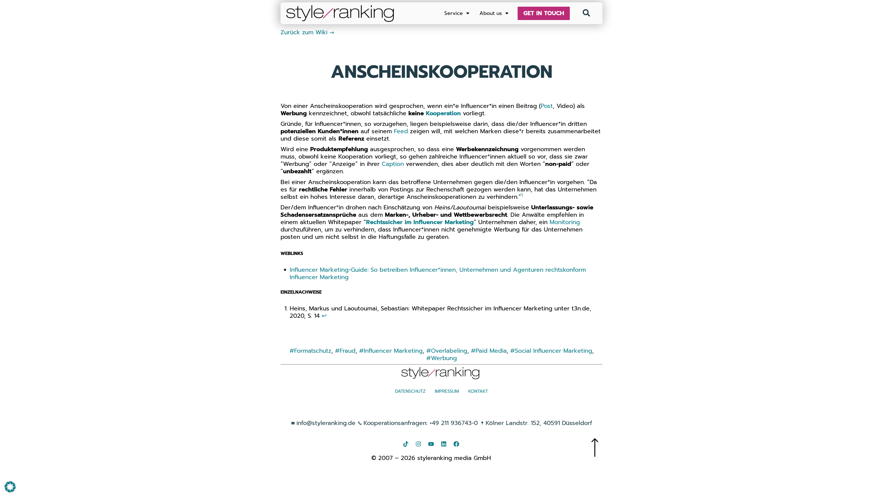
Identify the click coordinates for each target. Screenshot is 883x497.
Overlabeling (449, 350)
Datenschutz (410, 391)
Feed (401, 131)
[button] (10, 487)
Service (453, 13)
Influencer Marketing (393, 350)
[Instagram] (418, 444)
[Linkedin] (444, 444)
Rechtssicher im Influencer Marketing (420, 222)
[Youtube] (431, 444)
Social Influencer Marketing (553, 350)
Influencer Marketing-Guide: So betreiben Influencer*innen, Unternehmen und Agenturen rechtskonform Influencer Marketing (438, 273)
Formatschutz (312, 350)
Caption (393, 163)
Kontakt (478, 391)
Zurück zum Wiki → (307, 32)
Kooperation (443, 113)
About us (490, 13)
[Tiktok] (406, 444)
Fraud (347, 350)
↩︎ (324, 315)
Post (547, 105)
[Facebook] (456, 444)
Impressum (447, 391)
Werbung (444, 358)
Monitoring (565, 222)
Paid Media (491, 350)
